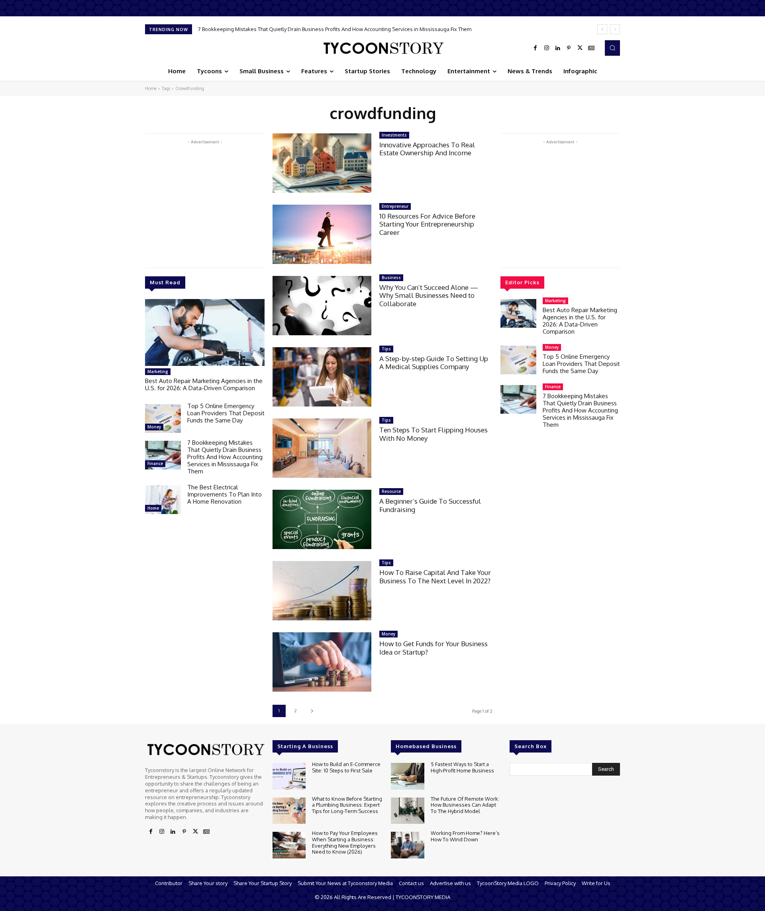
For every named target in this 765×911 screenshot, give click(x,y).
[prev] (602, 29)
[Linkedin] (557, 48)
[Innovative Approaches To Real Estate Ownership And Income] (322, 163)
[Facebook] (535, 48)
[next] (615, 29)
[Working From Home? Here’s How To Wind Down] (407, 845)
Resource (391, 491)
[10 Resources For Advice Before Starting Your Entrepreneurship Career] (322, 234)
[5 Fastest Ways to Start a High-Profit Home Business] (407, 776)
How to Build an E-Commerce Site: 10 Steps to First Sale (346, 767)
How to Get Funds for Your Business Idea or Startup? (433, 647)
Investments (394, 135)
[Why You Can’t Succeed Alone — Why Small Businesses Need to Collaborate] (322, 305)
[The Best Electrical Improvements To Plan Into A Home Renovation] (163, 499)
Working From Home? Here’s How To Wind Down (465, 836)
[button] (612, 47)
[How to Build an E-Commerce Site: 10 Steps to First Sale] (289, 776)
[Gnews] (591, 48)
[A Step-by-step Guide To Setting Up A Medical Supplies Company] (322, 377)
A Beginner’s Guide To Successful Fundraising (430, 505)
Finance (155, 463)
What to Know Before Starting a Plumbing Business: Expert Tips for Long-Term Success (347, 805)
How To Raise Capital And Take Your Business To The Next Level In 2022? (435, 576)
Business (391, 277)
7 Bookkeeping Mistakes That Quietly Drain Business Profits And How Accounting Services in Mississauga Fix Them (225, 457)
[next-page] (311, 711)
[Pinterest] (569, 48)
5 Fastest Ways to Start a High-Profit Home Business (462, 767)
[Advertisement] (205, 202)
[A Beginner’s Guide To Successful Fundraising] (322, 519)
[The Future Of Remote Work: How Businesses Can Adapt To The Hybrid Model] (407, 811)
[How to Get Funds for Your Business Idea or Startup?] (322, 662)
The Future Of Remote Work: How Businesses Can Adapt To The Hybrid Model (465, 805)
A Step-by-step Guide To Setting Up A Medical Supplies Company (433, 362)
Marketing (157, 371)
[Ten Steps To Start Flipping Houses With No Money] (322, 448)
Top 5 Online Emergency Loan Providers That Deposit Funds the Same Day (226, 413)
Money (154, 427)
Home (151, 88)
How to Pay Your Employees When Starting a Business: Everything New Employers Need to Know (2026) (345, 842)
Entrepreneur (395, 206)
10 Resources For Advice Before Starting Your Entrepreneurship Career (427, 224)
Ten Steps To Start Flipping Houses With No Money (433, 434)
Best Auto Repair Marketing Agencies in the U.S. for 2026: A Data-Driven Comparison (204, 384)
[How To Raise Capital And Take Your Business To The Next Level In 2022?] (322, 590)
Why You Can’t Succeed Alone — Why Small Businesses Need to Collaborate (428, 295)
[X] (580, 48)
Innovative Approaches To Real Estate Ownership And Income (427, 149)
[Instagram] (546, 48)
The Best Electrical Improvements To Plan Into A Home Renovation (283, 29)
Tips (386, 349)
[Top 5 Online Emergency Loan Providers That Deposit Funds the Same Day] (163, 418)
